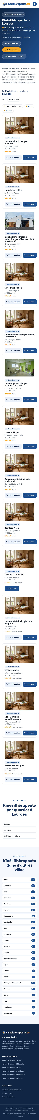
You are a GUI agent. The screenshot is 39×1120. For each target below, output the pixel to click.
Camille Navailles (13, 190)
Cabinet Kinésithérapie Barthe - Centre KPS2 (19, 335)
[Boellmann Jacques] (19, 750)
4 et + (30, 106)
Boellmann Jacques (14, 765)
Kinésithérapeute (16, 37)
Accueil (4, 37)
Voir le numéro (14, 157)
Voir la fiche (29, 157)
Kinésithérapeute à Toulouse (13, 1071)
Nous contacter (8, 1097)
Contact (32, 1110)
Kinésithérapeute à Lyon (11, 1067)
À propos (25, 1110)
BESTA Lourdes (12, 670)
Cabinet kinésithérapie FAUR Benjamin (18, 622)
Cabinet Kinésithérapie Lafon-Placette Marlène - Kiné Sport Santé (19, 239)
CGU (20, 1108)
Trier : (4, 99)
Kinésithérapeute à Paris (11, 1060)
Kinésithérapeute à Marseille (13, 1064)
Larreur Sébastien (13, 287)
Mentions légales (12, 1108)
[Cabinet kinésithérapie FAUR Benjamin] (19, 605)
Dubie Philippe (11, 432)
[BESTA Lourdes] (19, 654)
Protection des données (12, 1110)
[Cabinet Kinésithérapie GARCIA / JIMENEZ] (19, 367)
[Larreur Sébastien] (19, 272)
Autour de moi (12, 50)
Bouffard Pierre (12, 528)
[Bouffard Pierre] (19, 512)
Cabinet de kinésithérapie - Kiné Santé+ (18, 480)
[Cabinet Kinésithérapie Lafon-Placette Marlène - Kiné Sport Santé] (19, 221)
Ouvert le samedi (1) (15, 56)
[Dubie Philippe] (19, 416)
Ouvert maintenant (13, 106)
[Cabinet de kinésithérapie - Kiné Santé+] (19, 463)
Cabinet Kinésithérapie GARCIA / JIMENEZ (16, 384)
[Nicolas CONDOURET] (19, 559)
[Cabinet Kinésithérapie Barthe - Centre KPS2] (19, 319)
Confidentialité (28, 1108)
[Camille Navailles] (19, 174)
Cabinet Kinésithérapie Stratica (16, 142)
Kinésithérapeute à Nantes (12, 1078)
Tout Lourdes (12, 43)
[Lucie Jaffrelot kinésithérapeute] (19, 701)
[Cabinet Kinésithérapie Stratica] (19, 125)
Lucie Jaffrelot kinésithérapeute (13, 717)
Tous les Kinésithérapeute (12, 1090)
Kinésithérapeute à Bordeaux (13, 1075)
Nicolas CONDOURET (15, 574)
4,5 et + (9, 111)
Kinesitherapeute (18, 4)
